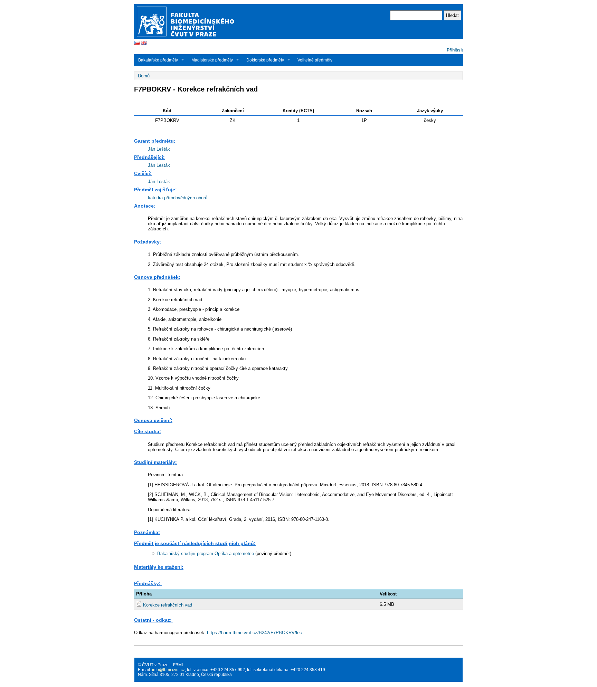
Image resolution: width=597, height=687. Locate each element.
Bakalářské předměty (156, 60)
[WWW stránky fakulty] (298, 37)
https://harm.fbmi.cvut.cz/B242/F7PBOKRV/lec (254, 632)
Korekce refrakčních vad (167, 605)
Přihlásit (455, 50)
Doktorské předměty (263, 60)
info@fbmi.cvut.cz (168, 669)
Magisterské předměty (210, 60)
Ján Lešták (159, 149)
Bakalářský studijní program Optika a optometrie (205, 553)
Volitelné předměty (314, 60)
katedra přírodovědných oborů (177, 197)
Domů (144, 75)
